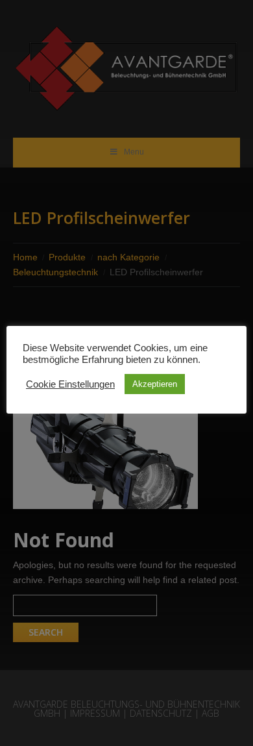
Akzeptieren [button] (154, 384)
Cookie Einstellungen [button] (70, 384)
